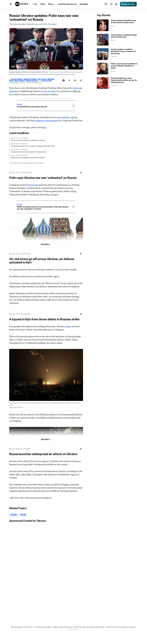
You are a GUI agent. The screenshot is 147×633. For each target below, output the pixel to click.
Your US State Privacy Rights (43, 627)
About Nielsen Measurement (95, 627)
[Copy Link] (81, 80)
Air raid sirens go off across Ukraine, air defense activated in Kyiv (33, 146)
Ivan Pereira (41, 79)
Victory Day (32, 184)
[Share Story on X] (69, 80)
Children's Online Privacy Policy (63, 627)
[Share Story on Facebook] (63, 80)
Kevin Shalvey (20, 81)
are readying (63, 117)
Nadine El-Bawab (30, 79)
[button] (10, 4)
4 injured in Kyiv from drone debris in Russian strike (28, 152)
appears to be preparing (47, 120)
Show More (45, 244)
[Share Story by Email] (75, 80)
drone (68, 326)
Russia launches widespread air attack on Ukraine (28, 158)
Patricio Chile (47, 81)
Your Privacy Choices (120, 627)
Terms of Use (109, 627)
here (44, 127)
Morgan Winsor (17, 79)
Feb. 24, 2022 (49, 91)
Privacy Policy (28, 627)
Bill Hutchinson (32, 81)
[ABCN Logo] (21, 4)
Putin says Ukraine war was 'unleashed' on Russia (28, 140)
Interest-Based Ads (80, 627)
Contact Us (131, 627)
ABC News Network (17, 627)
